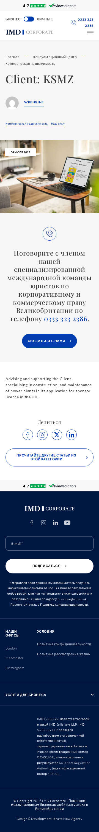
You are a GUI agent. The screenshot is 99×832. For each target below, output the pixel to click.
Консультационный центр (55, 57)
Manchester (15, 658)
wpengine (34, 102)
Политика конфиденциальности (64, 644)
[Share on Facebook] (28, 435)
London (11, 648)
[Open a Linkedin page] (55, 522)
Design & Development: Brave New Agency (49, 819)
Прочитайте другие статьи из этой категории (46, 457)
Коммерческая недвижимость (30, 63)
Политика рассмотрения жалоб (63, 654)
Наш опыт (58, 123)
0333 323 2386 (66, 318)
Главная (13, 57)
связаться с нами (46, 341)
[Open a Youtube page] (67, 522)
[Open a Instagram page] (43, 522)
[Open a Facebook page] (32, 522)
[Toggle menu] (90, 32)
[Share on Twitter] (57, 435)
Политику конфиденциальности (64, 604)
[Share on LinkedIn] (71, 435)
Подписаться (46, 566)
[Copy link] (42, 435)
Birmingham (15, 668)
